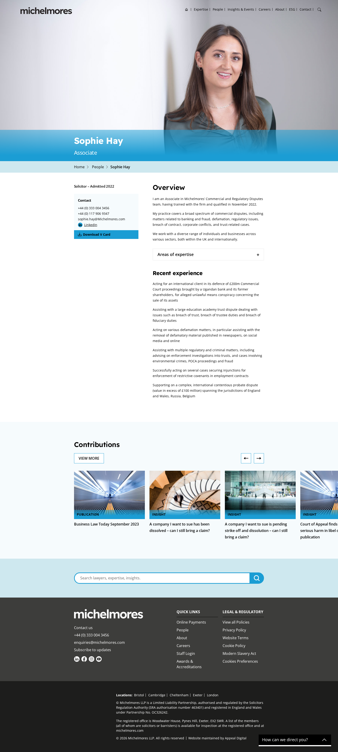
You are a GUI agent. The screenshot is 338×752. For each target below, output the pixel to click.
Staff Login (186, 653)
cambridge (156, 695)
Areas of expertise (176, 254)
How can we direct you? (285, 739)
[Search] (319, 9)
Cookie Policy (234, 645)
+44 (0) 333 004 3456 (93, 208)
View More (89, 458)
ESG (292, 9)
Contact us (83, 627)
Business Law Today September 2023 (106, 524)
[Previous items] (246, 458)
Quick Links (188, 611)
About (279, 9)
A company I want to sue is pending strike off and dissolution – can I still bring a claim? (256, 531)
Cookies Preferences (240, 661)
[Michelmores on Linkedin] (77, 659)
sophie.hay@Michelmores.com (101, 219)
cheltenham (179, 695)
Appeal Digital (235, 738)
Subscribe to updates (92, 649)
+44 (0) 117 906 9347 (93, 213)
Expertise (201, 9)
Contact (305, 9)
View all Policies (236, 622)
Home (186, 9)
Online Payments (191, 622)
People (218, 9)
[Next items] (259, 458)
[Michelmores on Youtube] (99, 659)
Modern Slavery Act (239, 653)
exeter (198, 695)
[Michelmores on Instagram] (91, 659)
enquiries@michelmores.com (99, 642)
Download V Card (96, 234)
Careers (265, 9)
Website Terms (236, 637)
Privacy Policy (234, 630)
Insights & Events (241, 9)
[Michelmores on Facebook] (84, 659)
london (212, 695)
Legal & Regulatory (243, 611)
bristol (139, 695)
